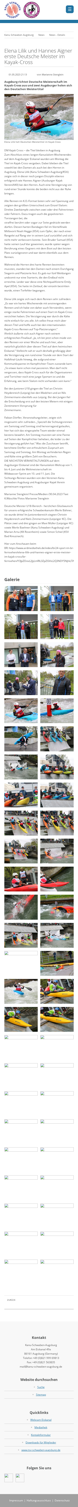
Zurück (11, 1299)
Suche (41, 1387)
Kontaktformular (41, 1435)
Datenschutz (62, 1500)
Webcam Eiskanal (41, 1420)
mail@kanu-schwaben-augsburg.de (41, 1366)
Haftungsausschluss (39, 1500)
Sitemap (41, 1394)
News (41, 34)
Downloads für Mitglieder (41, 1442)
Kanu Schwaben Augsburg (19, 34)
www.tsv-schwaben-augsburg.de (40, 1450)
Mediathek (40, 1427)
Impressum (16, 1500)
